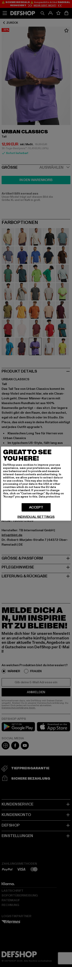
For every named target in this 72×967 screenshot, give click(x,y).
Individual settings (36, 517)
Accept (36, 507)
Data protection (49, 496)
